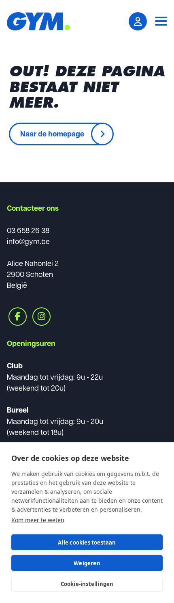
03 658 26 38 (28, 230)
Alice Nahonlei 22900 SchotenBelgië (33, 274)
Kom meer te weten (37, 520)
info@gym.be (28, 241)
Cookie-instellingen (87, 584)
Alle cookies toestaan (87, 542)
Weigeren (87, 563)
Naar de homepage (52, 133)
